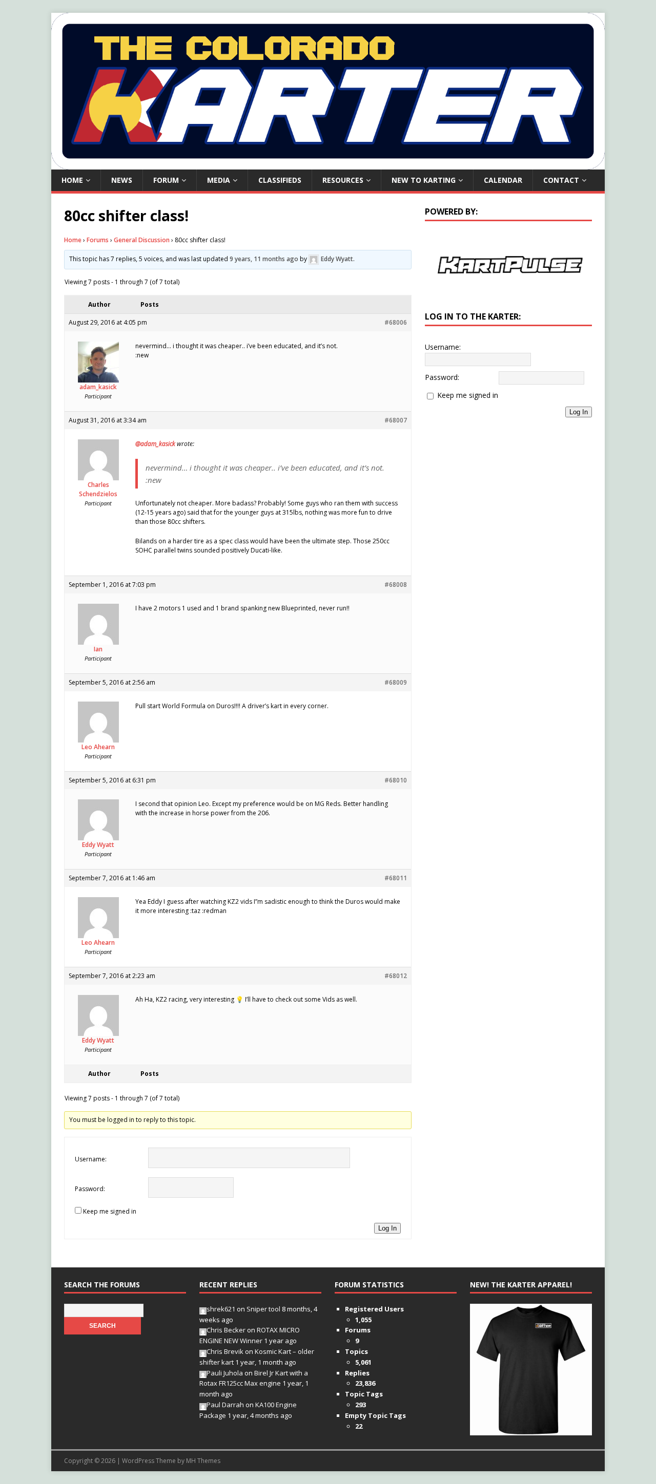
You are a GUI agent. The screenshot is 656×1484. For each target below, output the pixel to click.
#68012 (395, 975)
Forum (166, 180)
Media (218, 180)
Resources (342, 180)
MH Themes (203, 1460)
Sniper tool (263, 1308)
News (121, 180)
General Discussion (142, 240)
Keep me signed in (109, 1211)
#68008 (395, 584)
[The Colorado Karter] (328, 163)
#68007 (395, 420)
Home (72, 180)
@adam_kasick (155, 443)
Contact (561, 180)
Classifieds (279, 180)
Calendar (503, 180)
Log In (387, 1228)
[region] (508, 264)
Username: (91, 1159)
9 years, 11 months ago (264, 259)
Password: (90, 1188)
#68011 (395, 878)
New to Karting (424, 180)
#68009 (395, 682)
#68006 (395, 322)
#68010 (395, 780)
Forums (98, 240)
